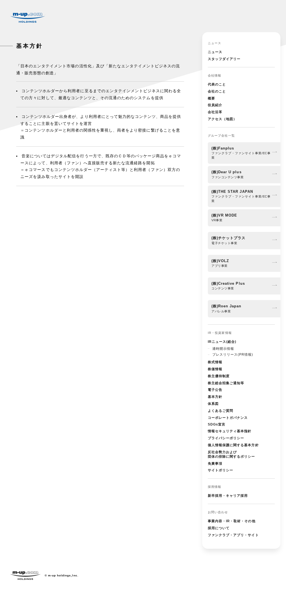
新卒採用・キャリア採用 (228, 496)
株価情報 (215, 369)
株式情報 (215, 362)
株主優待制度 (219, 376)
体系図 (213, 404)
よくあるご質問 (220, 411)
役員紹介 (215, 105)
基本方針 (215, 397)
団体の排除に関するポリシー (231, 454)
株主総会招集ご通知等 (226, 383)
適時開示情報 (223, 349)
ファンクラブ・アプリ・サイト (233, 535)
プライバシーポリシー (226, 438)
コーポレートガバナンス (228, 418)
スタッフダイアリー (224, 59)
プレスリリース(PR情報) (232, 355)
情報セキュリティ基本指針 (229, 431)
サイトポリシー (220, 470)
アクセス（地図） (222, 119)
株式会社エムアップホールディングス (27, 18)
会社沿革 (215, 112)
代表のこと (217, 84)
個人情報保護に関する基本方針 (233, 445)
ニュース (215, 52)
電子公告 (215, 390)
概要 (211, 98)
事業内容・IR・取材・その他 (232, 521)
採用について (219, 528)
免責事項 (215, 463)
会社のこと (217, 91)
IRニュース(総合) (222, 342)
